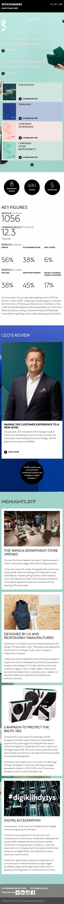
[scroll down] (32, 164)
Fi (51, 4)
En (60, 4)
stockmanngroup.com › (14, 888)
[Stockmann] (12, 3)
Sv (56, 4)
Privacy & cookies (20, 901)
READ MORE (11, 51)
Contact (6, 901)
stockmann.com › (39, 888)
